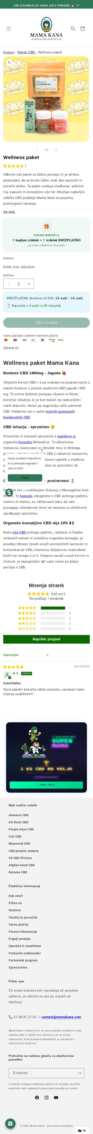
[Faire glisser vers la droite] (56, 149)
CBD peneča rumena (24, 851)
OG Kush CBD (19, 822)
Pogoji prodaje (19, 939)
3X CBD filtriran (20, 858)
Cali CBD (15, 836)
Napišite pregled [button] (46, 639)
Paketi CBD (27, 52)
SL (84, 1130)
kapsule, (26, 496)
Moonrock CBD (19, 843)
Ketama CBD (18, 872)
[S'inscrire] (79, 1073)
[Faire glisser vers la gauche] (37, 149)
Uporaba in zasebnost (25, 946)
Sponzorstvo (18, 967)
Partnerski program (23, 960)
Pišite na (15, 903)
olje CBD (19, 532)
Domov (8, 52)
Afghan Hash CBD (22, 865)
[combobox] (82, 1130)
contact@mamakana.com (61, 1017)
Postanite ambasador (25, 953)
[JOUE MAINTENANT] (46, 757)
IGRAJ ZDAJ (47, 785)
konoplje (25, 442)
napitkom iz (66, 436)
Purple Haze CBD (21, 829)
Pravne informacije (23, 931)
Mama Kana (37, 1126)
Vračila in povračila (23, 917)
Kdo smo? (16, 896)
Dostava (15, 910)
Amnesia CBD (19, 815)
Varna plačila (19, 924)
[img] (13, 667)
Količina (8, 275)
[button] (8, 28)
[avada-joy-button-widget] (10, 1123)
